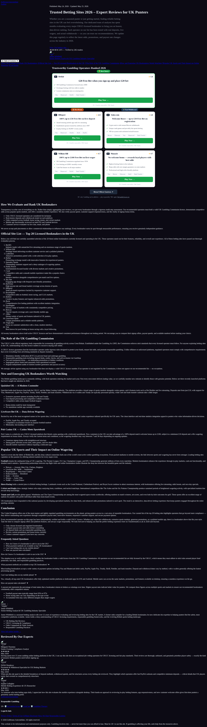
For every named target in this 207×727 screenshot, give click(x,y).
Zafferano (9, 2)
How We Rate (43, 716)
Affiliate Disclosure (30, 716)
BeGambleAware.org (123, 197)
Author (3, 4)
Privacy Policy (6, 716)
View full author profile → (11, 632)
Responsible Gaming (57, 716)
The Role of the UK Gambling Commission (102, 63)
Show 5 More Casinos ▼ (103, 192)
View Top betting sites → (59, 48)
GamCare (25, 706)
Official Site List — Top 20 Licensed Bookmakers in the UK (61, 63)
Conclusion (13, 65)
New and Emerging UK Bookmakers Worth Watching (141, 63)
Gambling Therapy (39, 706)
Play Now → (103, 100)
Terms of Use (17, 716)
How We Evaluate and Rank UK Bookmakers (19, 63)
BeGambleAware (12, 706)
